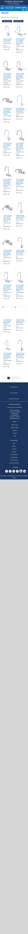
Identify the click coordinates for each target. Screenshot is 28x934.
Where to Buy (15, 424)
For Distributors (14, 457)
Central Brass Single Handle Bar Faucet (20, 110)
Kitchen (14, 446)
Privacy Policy (3, 475)
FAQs (15, 436)
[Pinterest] (17, 471)
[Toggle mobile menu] (26, 10)
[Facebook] (6, 471)
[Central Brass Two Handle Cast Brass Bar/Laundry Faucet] (20, 31)
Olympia (9, 407)
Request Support (14, 427)
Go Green (14, 451)
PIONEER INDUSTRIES (14, 2)
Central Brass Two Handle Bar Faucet (7, 40)
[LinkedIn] (24, 471)
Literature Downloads (14, 463)
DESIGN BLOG (14, 387)
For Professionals (14, 454)
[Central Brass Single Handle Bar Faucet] (20, 100)
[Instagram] (13, 471)
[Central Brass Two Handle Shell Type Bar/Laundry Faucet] (7, 207)
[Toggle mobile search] (23, 10)
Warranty (15, 430)
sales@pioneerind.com (15, 418)
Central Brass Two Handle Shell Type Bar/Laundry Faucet (7, 218)
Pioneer (13, 407)
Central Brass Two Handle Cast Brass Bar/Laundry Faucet (20, 41)
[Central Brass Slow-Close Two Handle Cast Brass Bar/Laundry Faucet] (20, 135)
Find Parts (14, 433)
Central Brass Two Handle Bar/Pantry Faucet (7, 145)
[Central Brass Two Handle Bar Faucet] (7, 31)
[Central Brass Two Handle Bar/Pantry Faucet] (7, 135)
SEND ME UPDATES (14, 398)
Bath (14, 443)
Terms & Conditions (23, 475)
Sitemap (14, 477)
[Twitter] (10, 471)
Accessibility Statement (12, 475)
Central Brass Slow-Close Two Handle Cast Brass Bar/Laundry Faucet (20, 146)
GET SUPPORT (14, 393)
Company (14, 449)
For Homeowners (14, 460)
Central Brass (19, 407)
